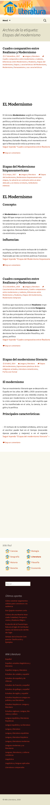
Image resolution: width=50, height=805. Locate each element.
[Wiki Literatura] (25, 8)
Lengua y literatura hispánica (16, 737)
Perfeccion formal (10, 372)
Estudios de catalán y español (17, 674)
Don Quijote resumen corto (16, 610)
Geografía (14, 556)
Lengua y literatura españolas (17, 733)
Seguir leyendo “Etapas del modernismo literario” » (26, 436)
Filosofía (35, 562)
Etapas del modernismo (32, 295)
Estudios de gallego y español (17, 689)
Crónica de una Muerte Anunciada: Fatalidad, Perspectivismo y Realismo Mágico (16, 617)
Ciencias (14, 551)
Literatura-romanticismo (28, 369)
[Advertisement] (17, 87)
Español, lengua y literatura (16, 670)
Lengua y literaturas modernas (17, 741)
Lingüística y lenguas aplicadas (17, 763)
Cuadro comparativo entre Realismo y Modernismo (21, 50)
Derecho (14, 568)
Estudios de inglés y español (16, 693)
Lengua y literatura (32, 56)
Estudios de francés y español (17, 685)
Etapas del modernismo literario (25, 359)
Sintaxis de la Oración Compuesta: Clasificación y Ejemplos (16, 639)
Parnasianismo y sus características (28, 67)
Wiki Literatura (10, 799)
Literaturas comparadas (14, 767)
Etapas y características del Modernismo (30, 64)
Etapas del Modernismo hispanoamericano (19, 168)
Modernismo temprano (12, 297)
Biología (35, 551)
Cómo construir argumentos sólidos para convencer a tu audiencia (16, 604)
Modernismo (8, 67)
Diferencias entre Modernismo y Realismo (19, 62)
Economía (36, 568)
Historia (13, 562)
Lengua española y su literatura (17, 725)
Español (8, 659)
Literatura (36, 556)
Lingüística (9, 759)
